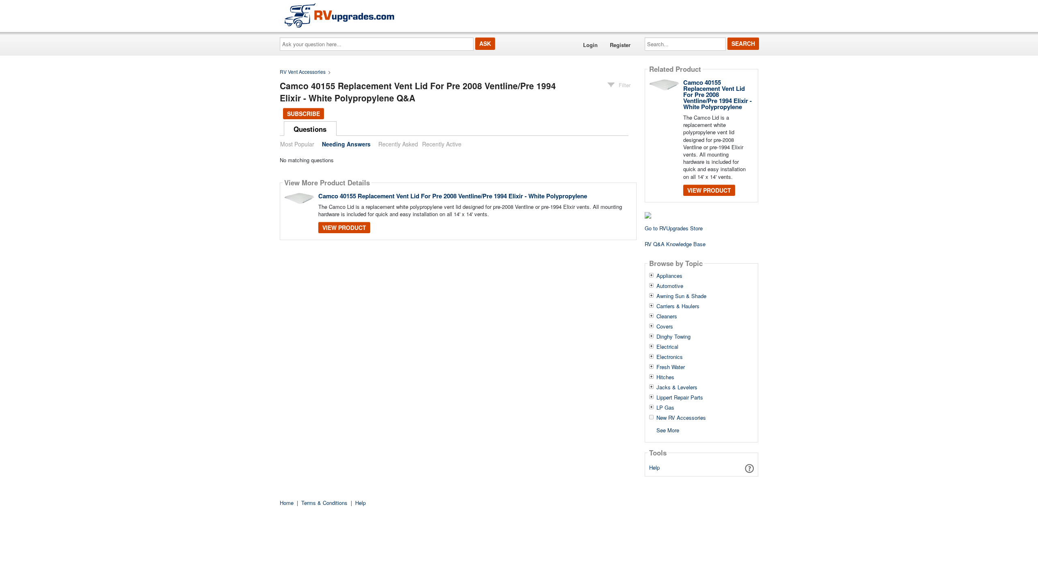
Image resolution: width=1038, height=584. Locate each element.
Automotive (669, 286)
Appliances (669, 276)
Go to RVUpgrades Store (674, 228)
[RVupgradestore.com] (339, 15)
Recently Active (441, 144)
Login (590, 45)
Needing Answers (346, 144)
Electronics (669, 357)
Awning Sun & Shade (681, 296)
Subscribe (303, 114)
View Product (344, 227)
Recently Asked (398, 144)
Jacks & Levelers (676, 387)
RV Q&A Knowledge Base (675, 244)
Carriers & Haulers (677, 306)
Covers (664, 326)
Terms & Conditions (324, 503)
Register (620, 45)
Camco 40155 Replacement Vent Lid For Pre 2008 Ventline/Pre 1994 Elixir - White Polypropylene (452, 195)
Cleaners (666, 316)
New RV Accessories (681, 418)
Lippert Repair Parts (679, 397)
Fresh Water (670, 367)
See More (667, 429)
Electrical (667, 347)
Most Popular (297, 144)
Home (287, 503)
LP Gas (665, 407)
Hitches (665, 377)
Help (654, 467)
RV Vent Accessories (303, 71)
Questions (310, 129)
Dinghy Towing (673, 336)
